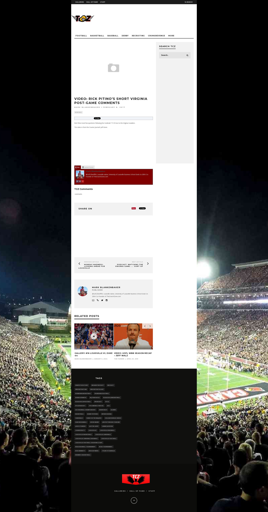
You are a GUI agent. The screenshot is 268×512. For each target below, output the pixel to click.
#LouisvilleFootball (83, 401)
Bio (78, 167)
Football (81, 36)
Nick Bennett (80, 450)
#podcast (98, 401)
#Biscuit (111, 385)
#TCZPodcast (80, 405)
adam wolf (103, 409)
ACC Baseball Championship (85, 409)
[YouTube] (82, 181)
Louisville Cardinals (103, 434)
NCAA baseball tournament (85, 446)
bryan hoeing (106, 414)
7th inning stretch (96, 405)
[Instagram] (80, 181)
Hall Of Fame (92, 2)
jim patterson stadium (111, 422)
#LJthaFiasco (95, 397)
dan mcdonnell (81, 422)
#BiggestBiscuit (98, 385)
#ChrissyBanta (80, 397)
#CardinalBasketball (83, 393)
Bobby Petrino (92, 414)
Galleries (79, 2)
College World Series (113, 418)
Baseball (113, 36)
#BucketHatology (97, 389)
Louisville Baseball (107, 430)
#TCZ (107, 401)
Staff (102, 2)
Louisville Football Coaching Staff (88, 442)
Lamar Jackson (107, 426)
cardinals (79, 418)
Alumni (113, 409)
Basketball (97, 36)
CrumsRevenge (156, 36)
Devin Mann (94, 422)
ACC (108, 405)
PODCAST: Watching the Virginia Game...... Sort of (129, 265)
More (171, 36)
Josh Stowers (80, 426)
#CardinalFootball (102, 393)
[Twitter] (77, 181)
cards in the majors (94, 418)
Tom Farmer (119, 359)
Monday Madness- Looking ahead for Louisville (92, 266)
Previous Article (91, 262)
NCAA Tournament (105, 446)
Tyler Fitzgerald (108, 450)
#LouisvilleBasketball (111, 397)
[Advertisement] (159, 18)
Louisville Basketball (83, 434)
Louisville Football (108, 438)
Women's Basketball (82, 455)
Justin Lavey (93, 426)
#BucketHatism (81, 389)
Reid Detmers (94, 450)
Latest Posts (88, 167)
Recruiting (138, 36)
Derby (125, 36)
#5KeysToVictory (81, 385)
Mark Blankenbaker (87, 107)
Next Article (137, 262)
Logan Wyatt (80, 430)
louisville (92, 430)
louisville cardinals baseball (86, 438)
